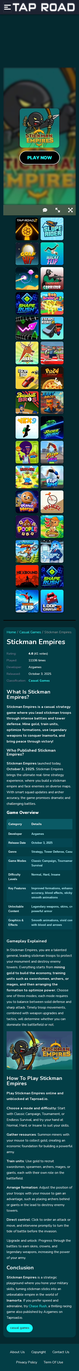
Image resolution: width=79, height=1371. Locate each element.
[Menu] (7, 7)
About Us (17, 1352)
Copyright (38, 1352)
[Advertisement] (39, 41)
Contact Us (60, 1352)
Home (11, 632)
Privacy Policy (26, 1362)
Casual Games (30, 632)
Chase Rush (38, 1306)
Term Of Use (53, 1362)
